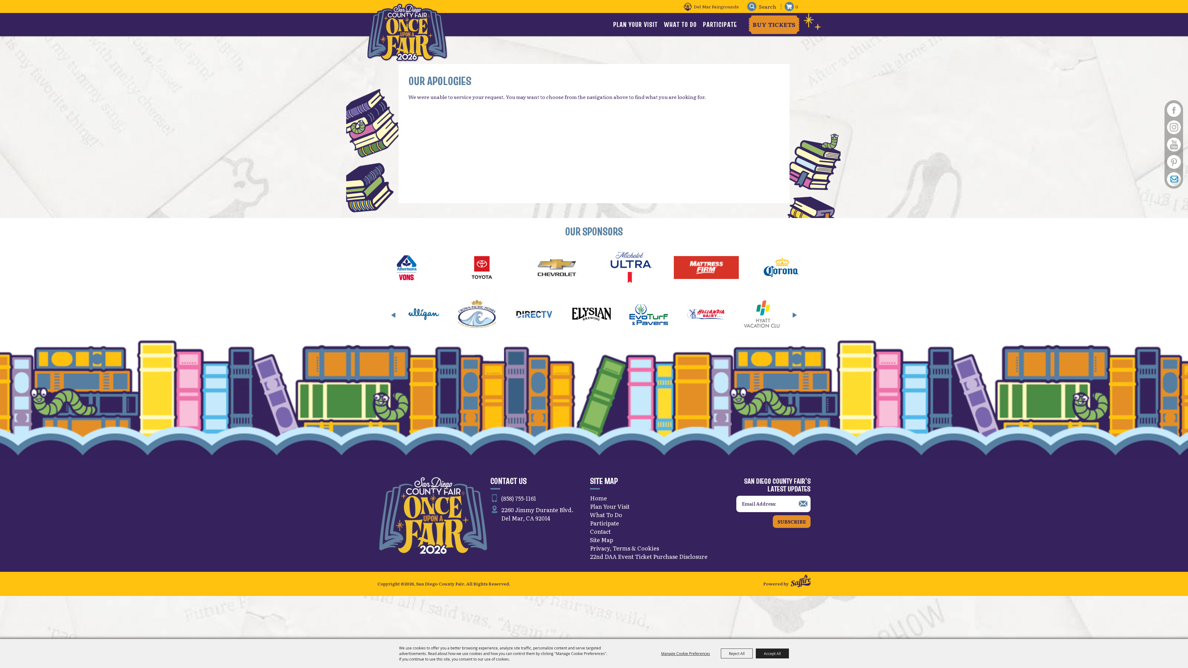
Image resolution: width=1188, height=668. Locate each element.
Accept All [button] (772, 653)
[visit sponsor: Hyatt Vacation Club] (657, 315)
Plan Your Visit (635, 24)
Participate (720, 24)
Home (598, 498)
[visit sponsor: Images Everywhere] (714, 315)
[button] (393, 315)
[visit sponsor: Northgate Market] (772, 315)
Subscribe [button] (791, 521)
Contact (600, 531)
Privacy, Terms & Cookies (624, 548)
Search (751, 6)
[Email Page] (1174, 179)
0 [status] (796, 6)
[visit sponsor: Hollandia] (600, 315)
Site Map (601, 540)
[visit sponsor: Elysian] (486, 315)
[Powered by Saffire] (801, 581)
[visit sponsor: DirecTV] (428, 315)
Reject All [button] (737, 653)
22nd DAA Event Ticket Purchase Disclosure (649, 556)
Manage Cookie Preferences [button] (685, 653)
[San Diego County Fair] (407, 32)
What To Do (680, 24)
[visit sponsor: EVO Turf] (543, 315)
